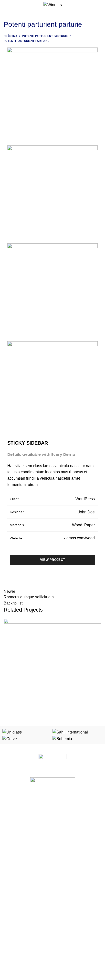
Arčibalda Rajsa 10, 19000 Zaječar (34, 937)
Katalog (9, 902)
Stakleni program (17, 812)
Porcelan (10, 804)
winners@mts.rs (20, 954)
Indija (8, 863)
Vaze (7, 871)
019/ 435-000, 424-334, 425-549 (33, 945)
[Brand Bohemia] (62, 738)
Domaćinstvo (14, 854)
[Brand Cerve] (9, 738)
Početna (10, 36)
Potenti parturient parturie (45, 36)
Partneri (10, 911)
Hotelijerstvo (13, 829)
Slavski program (16, 821)
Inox (7, 838)
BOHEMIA (11, 846)
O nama (10, 894)
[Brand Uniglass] (12, 732)
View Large (97, 622)
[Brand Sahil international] (70, 732)
